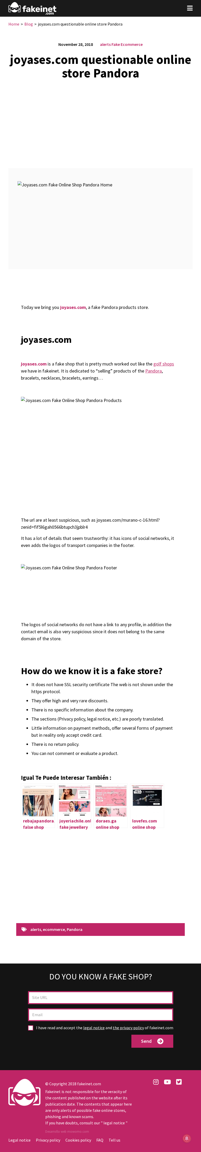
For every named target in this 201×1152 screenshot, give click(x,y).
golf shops (163, 364)
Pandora (153, 371)
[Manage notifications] (187, 1138)
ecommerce (54, 929)
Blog (28, 24)
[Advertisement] (100, 120)
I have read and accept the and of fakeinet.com (104, 1027)
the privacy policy (128, 1027)
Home (13, 24)
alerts (105, 44)
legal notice (94, 1027)
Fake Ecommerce (127, 44)
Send (146, 1041)
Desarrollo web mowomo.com (67, 1131)
